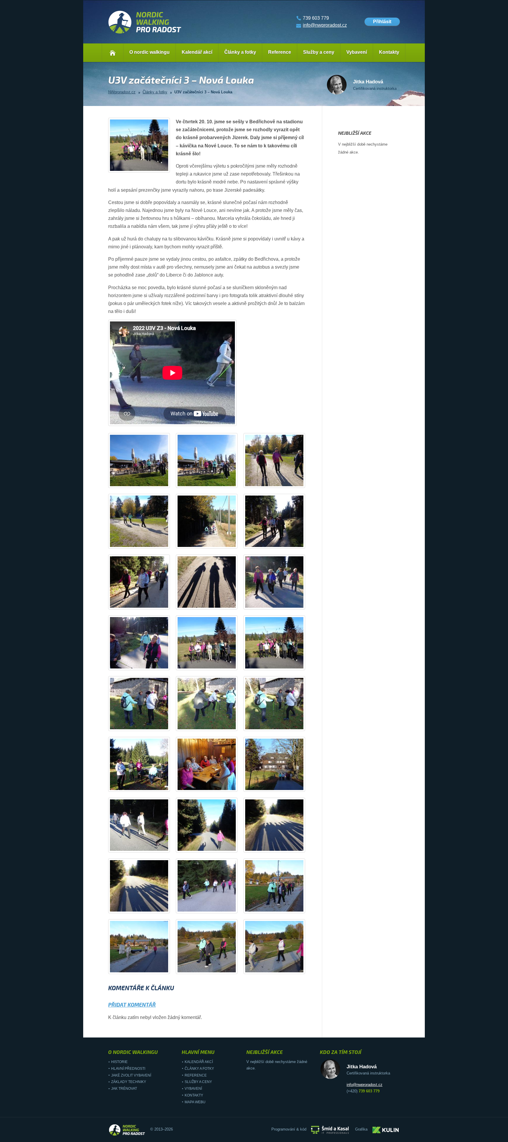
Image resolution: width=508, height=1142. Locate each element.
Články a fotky (240, 52)
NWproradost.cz (122, 92)
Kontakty (389, 52)
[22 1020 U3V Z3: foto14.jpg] (212, 727)
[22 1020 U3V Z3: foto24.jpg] (279, 909)
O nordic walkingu (149, 52)
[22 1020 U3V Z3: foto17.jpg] (212, 788)
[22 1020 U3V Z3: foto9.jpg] (279, 606)
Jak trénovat (124, 1088)
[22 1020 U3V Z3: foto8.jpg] (212, 606)
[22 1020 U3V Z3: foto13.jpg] (144, 727)
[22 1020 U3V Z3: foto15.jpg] (279, 727)
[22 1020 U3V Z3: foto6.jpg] (279, 545)
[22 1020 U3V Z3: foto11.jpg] (212, 666)
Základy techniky (128, 1082)
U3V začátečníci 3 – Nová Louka (203, 92)
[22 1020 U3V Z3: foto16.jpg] (144, 788)
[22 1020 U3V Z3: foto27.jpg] (279, 970)
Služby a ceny (318, 52)
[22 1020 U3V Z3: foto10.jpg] (144, 666)
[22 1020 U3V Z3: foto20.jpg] (212, 849)
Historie (119, 1062)
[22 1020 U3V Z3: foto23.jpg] (212, 909)
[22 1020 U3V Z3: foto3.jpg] (279, 484)
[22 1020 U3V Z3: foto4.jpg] (144, 545)
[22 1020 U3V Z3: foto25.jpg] (144, 970)
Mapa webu (195, 1102)
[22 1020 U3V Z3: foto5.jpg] (212, 545)
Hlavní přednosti (128, 1068)
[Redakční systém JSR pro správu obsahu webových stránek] (330, 1129)
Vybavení (356, 52)
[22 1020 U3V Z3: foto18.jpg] (279, 788)
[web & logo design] (386, 1129)
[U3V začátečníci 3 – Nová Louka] (144, 169)
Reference (279, 52)
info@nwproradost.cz (325, 25)
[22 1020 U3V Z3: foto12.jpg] (279, 666)
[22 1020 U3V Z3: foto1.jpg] (144, 484)
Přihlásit (382, 21)
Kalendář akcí (197, 52)
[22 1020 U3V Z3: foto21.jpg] (279, 849)
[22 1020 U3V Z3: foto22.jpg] (144, 909)
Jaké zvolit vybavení (131, 1075)
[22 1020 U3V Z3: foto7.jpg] (144, 606)
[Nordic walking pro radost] (145, 33)
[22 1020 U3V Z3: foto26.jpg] (212, 970)
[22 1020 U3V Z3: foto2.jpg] (212, 484)
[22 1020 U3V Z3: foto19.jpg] (144, 849)
